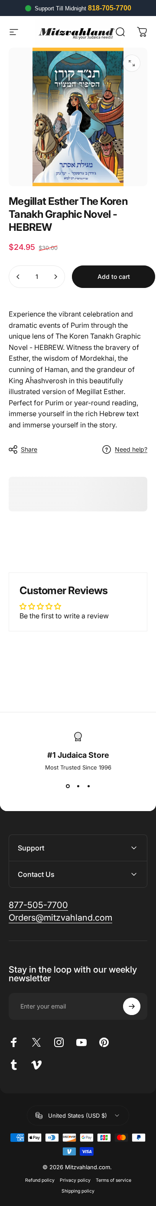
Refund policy (40, 1180)
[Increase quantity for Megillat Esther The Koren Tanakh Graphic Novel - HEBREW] (55, 277)
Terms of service (113, 1180)
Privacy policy (75, 1180)
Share (29, 449)
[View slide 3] (88, 786)
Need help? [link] (131, 449)
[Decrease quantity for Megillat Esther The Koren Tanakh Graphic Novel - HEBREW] (18, 277)
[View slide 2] (78, 786)
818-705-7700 (109, 8)
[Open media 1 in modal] (131, 63)
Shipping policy (78, 1191)
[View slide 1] (67, 786)
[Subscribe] (131, 1006)
